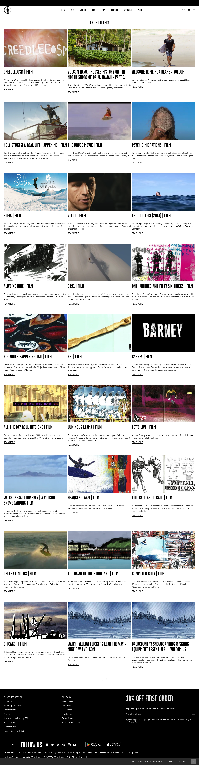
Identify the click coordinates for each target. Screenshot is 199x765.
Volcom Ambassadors (71, 722)
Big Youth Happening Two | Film (28, 356)
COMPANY (66, 697)
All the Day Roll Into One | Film (28, 427)
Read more (9, 89)
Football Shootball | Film (152, 498)
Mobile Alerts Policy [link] (47, 752)
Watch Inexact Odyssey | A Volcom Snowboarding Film (29, 500)
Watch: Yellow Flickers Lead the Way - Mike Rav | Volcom (97, 646)
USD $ (9, 744)
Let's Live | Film (144, 427)
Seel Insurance (10, 722)
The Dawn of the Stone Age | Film (93, 573)
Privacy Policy (134, 722)
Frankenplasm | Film (83, 498)
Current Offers (10, 726)
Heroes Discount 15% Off (15, 730)
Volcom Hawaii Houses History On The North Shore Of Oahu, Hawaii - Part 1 (96, 74)
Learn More (183, 761)
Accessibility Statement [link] (109, 752)
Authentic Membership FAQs (16, 718)
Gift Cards (66, 705)
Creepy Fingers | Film (20, 573)
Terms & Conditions (162, 719)
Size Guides (67, 709)
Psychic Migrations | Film (151, 145)
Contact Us (9, 701)
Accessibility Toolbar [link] (131, 752)
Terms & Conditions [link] (28, 752)
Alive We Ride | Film (18, 286)
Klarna (7, 714)
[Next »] (102, 680)
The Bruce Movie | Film (85, 145)
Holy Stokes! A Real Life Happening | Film (35, 145)
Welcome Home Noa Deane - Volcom (158, 72)
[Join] (191, 714)
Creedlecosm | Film (18, 72)
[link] (47, 744)
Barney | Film (142, 356)
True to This (67, 714)
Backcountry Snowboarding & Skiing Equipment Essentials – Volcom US (160, 646)
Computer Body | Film (148, 573)
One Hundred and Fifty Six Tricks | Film (162, 286)
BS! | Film (75, 356)
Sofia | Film (12, 215)
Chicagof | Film (15, 644)
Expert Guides (68, 718)
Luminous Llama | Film (85, 427)
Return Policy (10, 709)
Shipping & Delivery (12, 705)
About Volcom (68, 701)
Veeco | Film (77, 215)
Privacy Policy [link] (11, 752)
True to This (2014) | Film (151, 215)
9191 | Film (76, 286)
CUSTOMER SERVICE (13, 697)
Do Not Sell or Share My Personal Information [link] (77, 752)
